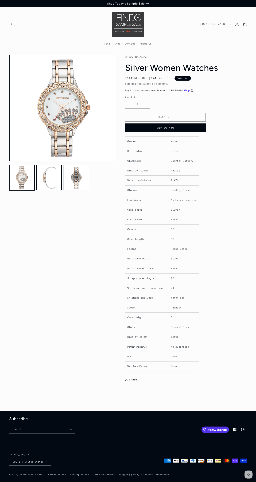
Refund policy (57, 474)
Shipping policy (129, 474)
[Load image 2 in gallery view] (49, 177)
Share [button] (133, 379)
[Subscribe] (71, 429)
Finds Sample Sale (31, 474)
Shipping (130, 84)
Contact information (156, 474)
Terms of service (104, 474)
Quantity (131, 97)
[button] (13, 24)
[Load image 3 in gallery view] (76, 177)
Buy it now (165, 127)
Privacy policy (79, 474)
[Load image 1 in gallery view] (22, 177)
